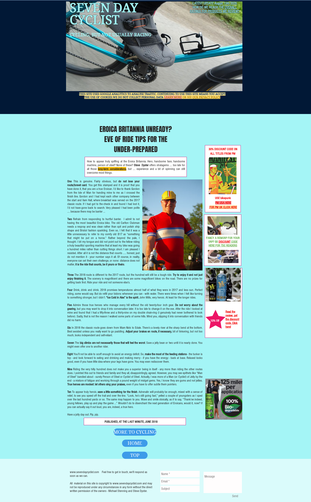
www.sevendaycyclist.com (84, 472)
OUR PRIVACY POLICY (206, 97)
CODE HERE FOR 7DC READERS (223, 243)
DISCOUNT (225, 242)
